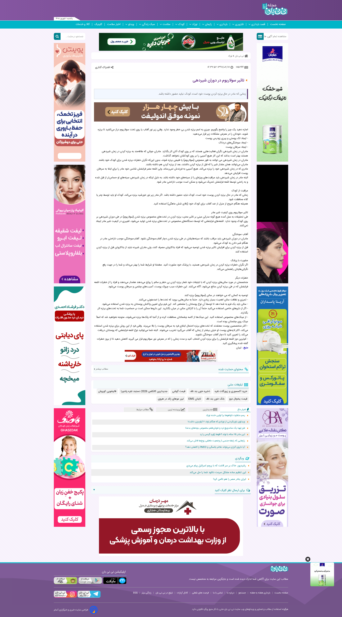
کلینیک (98, 24)
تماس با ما (218, 593)
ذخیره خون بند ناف (200, 391)
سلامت (166, 24)
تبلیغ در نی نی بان (164, 593)
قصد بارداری (258, 24)
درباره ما (230, 593)
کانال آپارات (182, 593)
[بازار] (65, 580)
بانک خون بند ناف (215, 399)
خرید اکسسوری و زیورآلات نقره (231, 391)
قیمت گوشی (178, 391)
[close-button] (308, 559)
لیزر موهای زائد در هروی (171, 399)
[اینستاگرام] (65, 597)
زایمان (208, 24)
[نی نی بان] (274, 9)
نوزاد (194, 24)
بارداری (223, 24)
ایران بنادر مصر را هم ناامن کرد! (229, 479)
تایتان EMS (194, 399)
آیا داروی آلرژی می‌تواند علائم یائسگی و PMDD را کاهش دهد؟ (215, 447)
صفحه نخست (278, 24)
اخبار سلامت (114, 24)
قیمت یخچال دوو (238, 399)
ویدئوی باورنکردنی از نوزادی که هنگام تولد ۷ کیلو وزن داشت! (216, 422)
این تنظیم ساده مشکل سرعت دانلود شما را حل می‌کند (218, 472)
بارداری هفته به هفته (260, 593)
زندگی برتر (146, 593)
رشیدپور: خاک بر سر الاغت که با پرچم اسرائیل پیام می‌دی (216, 466)
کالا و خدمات (83, 24)
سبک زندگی (148, 24)
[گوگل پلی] (90, 580)
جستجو (242, 593)
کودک (181, 24)
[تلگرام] (89, 597)
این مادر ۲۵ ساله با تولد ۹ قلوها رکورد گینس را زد (222, 434)
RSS (135, 593)
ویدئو (131, 24)
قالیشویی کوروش (107, 391)
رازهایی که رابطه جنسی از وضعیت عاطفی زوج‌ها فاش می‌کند (216, 441)
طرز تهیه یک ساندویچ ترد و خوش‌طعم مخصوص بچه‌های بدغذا (215, 428)
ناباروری (239, 24)
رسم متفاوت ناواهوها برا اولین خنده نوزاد (225, 415)
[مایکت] (114, 580)
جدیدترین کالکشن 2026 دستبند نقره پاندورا (144, 391)
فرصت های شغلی (200, 593)
